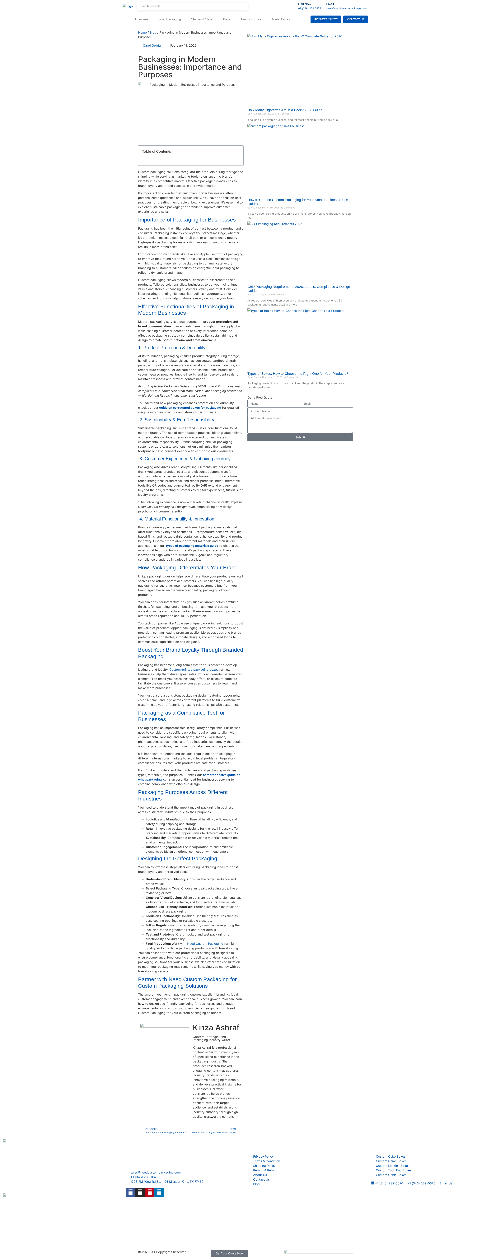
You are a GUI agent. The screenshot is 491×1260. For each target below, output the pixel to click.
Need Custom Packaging (205, 943)
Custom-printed (180, 669)
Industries (141, 19)
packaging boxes (205, 669)
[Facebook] (130, 1192)
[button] (238, 151)
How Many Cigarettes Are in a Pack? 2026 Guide (284, 110)
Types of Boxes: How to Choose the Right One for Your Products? (297, 374)
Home (142, 32)
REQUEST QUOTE (326, 19)
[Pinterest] (149, 1192)
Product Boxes (251, 19)
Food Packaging (169, 19)
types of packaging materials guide (192, 546)
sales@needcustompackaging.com (347, 8)
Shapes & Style (202, 19)
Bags (227, 19)
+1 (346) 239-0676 (309, 8)
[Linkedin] (159, 1192)
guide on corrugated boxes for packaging (190, 407)
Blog (153, 32)
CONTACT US (355, 19)
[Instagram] (140, 1192)
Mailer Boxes (281, 19)
